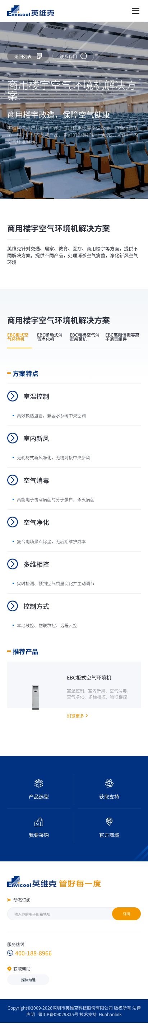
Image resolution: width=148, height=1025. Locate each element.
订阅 (126, 913)
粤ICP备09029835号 (58, 1014)
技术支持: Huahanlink (100, 1014)
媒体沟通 (28, 979)
